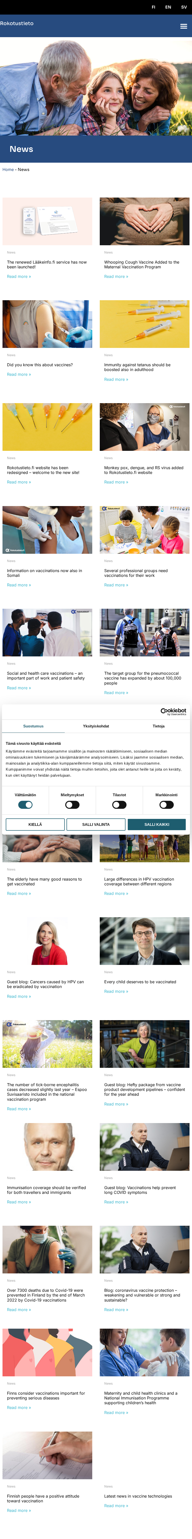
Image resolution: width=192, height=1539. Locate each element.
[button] (184, 26)
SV (184, 7)
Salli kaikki (156, 824)
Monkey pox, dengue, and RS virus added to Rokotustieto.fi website (144, 470)
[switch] (72, 805)
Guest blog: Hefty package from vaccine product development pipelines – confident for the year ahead (144, 1089)
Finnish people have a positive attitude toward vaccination (43, 1498)
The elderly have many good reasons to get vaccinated (44, 881)
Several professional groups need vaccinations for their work (136, 573)
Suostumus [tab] (33, 726)
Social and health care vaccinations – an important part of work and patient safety (46, 676)
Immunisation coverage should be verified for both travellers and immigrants (46, 1190)
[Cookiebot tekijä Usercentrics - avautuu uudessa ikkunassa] (164, 712)
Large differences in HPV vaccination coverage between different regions (139, 881)
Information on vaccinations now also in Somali (44, 573)
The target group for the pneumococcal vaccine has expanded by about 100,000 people (142, 678)
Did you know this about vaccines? (40, 364)
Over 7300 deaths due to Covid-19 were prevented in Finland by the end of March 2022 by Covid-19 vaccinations (46, 1295)
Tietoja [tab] (159, 726)
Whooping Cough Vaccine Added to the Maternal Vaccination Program (141, 264)
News (11, 252)
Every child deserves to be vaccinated (140, 981)
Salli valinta (96, 824)
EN (168, 7)
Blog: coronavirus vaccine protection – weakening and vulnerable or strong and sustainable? (142, 1295)
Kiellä (35, 824)
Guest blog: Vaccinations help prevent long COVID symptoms (140, 1190)
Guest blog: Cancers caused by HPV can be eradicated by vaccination (45, 984)
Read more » (19, 276)
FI (153, 7)
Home (8, 169)
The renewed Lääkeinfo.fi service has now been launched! (47, 264)
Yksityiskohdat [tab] (96, 726)
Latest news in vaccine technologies (138, 1496)
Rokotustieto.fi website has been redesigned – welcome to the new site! (43, 470)
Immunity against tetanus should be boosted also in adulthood (137, 367)
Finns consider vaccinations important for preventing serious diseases (46, 1395)
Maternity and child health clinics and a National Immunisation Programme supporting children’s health (141, 1398)
